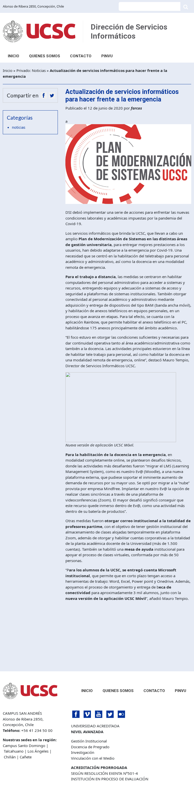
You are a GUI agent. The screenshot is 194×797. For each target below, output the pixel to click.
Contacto (80, 56)
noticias (18, 127)
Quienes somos (44, 56)
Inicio (13, 56)
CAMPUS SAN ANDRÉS (22, 713)
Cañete (26, 756)
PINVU (107, 56)
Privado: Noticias (31, 70)
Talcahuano (13, 751)
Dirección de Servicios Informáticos (129, 31)
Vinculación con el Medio (92, 758)
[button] (43, 95)
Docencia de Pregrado (90, 746)
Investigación (82, 752)
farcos (136, 108)
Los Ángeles (38, 751)
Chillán (10, 756)
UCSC (39, 31)
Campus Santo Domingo (24, 745)
